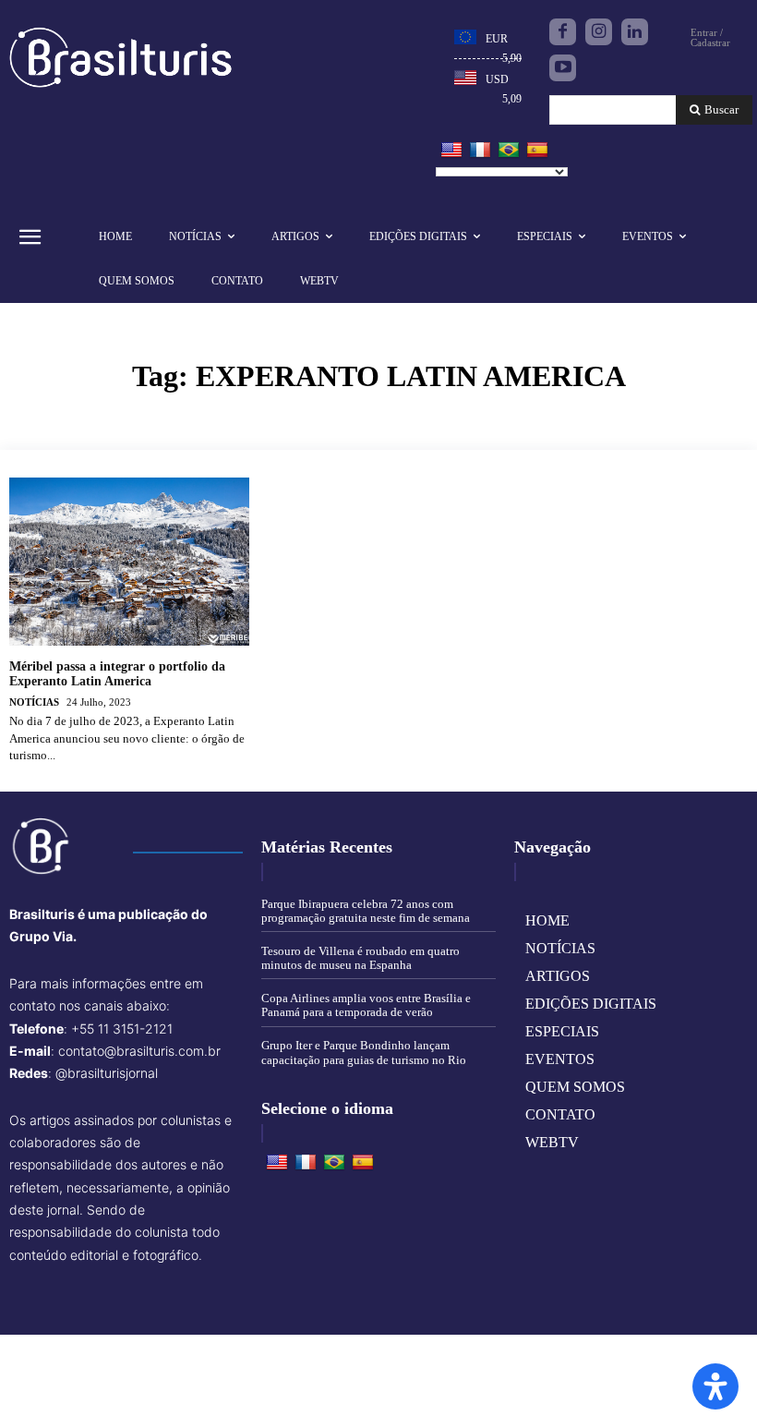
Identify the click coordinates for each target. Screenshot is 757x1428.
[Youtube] (562, 67)
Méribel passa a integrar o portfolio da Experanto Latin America (117, 674)
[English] (451, 150)
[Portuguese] (509, 150)
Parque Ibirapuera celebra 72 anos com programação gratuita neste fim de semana (365, 911)
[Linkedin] (634, 31)
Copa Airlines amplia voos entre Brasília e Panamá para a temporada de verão (366, 1005)
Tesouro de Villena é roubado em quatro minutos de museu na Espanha (360, 958)
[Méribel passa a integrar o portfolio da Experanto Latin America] (129, 562)
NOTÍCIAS (34, 702)
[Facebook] (562, 31)
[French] (480, 150)
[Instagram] (598, 31)
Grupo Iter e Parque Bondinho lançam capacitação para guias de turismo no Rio (363, 1052)
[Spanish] (537, 150)
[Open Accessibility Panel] (715, 1386)
